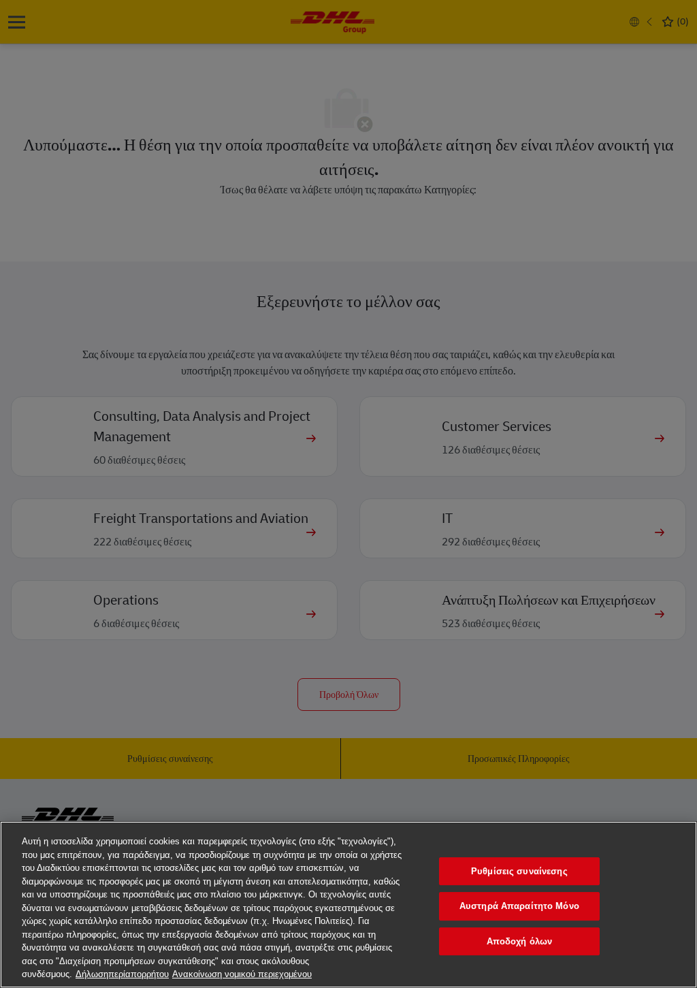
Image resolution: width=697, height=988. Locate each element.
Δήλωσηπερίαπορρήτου (122, 974)
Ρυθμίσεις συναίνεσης (519, 871)
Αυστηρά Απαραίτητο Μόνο (519, 906)
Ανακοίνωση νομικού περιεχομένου (242, 974)
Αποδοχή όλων (520, 941)
